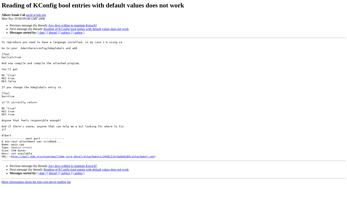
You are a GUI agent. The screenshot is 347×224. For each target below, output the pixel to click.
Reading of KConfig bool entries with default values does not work (86, 29)
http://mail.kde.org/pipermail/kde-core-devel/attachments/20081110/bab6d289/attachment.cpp (82, 156)
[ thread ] (53, 32)
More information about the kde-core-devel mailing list (36, 182)
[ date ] (42, 32)
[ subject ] (65, 32)
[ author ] (78, 32)
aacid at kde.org (36, 15)
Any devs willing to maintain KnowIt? (72, 25)
